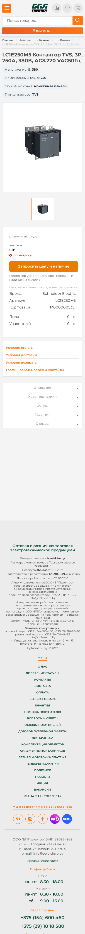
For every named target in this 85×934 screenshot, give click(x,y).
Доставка (42, 686)
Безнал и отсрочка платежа (42, 757)
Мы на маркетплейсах (42, 796)
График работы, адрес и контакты (35, 370)
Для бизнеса (42, 738)
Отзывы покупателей (42, 724)
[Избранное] (67, 8)
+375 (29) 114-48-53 (63, 595)
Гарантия (42, 705)
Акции (42, 783)
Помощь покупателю (42, 712)
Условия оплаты (20, 348)
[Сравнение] (56, 8)
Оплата (42, 692)
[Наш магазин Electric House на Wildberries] (55, 819)
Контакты (42, 679)
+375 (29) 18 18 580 (42, 926)
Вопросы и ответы (42, 718)
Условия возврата (21, 362)
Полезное (42, 770)
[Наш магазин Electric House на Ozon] (67, 819)
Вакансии (42, 789)
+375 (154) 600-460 (40, 631)
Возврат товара (42, 699)
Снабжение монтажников (42, 750)
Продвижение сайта (42, 860)
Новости (42, 776)
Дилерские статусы (42, 673)
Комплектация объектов (42, 744)
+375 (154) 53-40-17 (61, 620)
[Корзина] (78, 8)
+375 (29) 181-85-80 (67, 631)
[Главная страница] (40, 8)
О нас (42, 666)
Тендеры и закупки (42, 763)
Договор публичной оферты (42, 731)
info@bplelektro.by (43, 598)
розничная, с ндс (23, 236)
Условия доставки (21, 355)
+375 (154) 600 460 (42, 917)
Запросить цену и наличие (43, 266)
